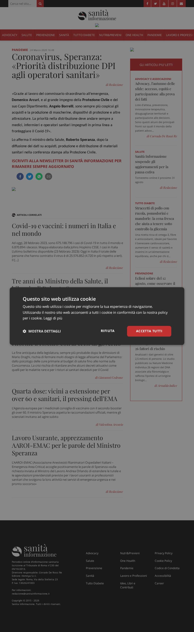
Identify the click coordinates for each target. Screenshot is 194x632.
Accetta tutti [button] (149, 331)
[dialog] (97, 316)
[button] (42, 331)
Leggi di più (53, 318)
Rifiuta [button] (108, 330)
